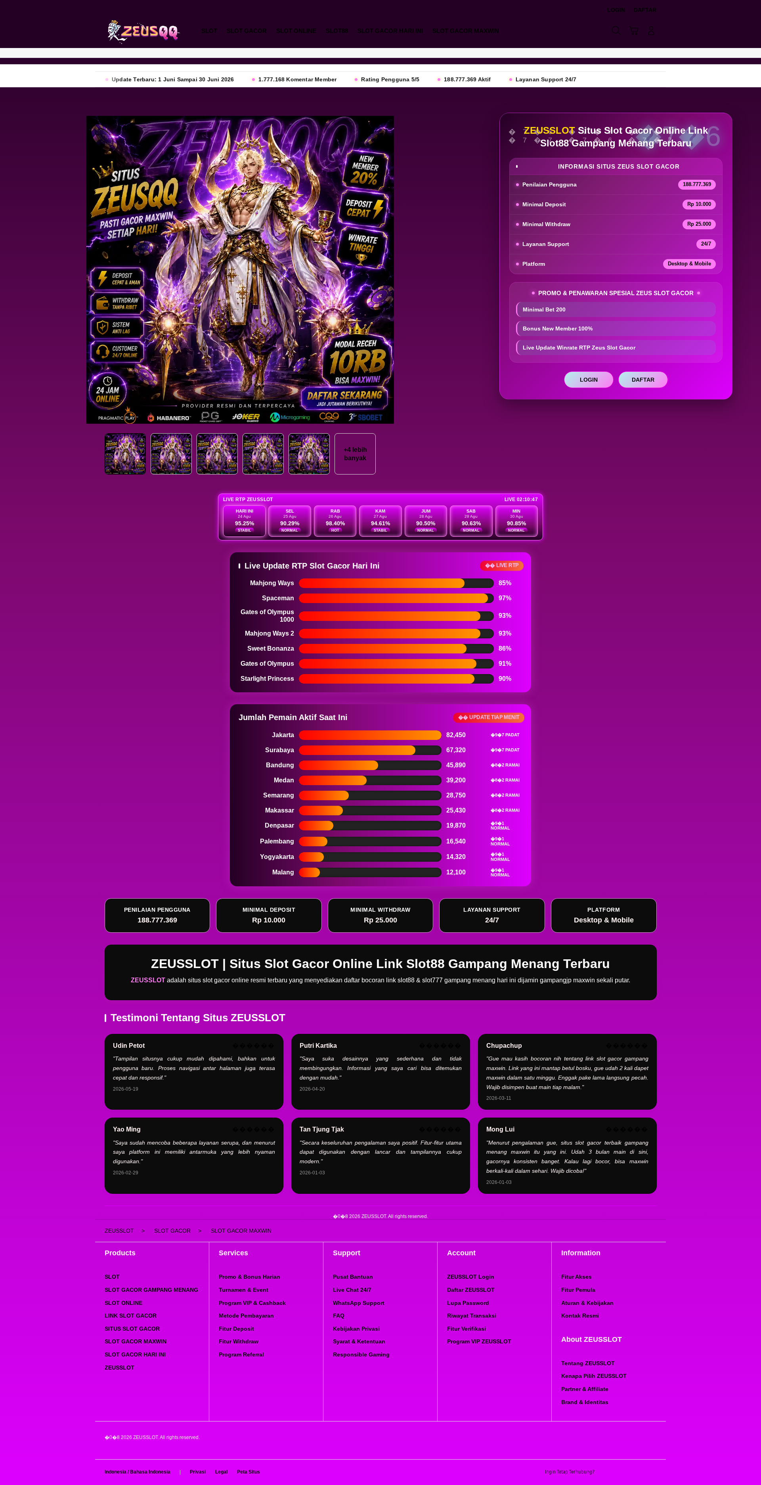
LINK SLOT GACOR (131, 1315)
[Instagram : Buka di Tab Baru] (636, 1472)
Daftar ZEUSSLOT (471, 1290)
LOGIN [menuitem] (616, 10)
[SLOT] (142, 30)
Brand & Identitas (584, 1402)
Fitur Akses (576, 1277)
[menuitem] (209, 31)
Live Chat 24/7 (352, 1290)
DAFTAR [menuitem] (645, 10)
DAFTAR (643, 380)
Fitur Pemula (578, 1290)
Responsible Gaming (361, 1354)
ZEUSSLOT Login (470, 1277)
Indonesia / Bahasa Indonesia (137, 1472)
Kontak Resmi (580, 1315)
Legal (221, 1472)
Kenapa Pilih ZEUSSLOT (594, 1376)
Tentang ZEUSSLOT (588, 1363)
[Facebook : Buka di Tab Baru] (605, 1472)
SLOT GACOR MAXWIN (135, 1341)
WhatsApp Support (358, 1303)
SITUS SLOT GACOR (132, 1329)
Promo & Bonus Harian (249, 1277)
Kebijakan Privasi (356, 1329)
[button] (633, 30)
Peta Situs (248, 1472)
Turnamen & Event (243, 1290)
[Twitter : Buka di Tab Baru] (620, 1472)
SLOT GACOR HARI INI (135, 1354)
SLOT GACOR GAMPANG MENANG (151, 1290)
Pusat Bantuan (353, 1277)
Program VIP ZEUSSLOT (479, 1341)
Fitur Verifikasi (466, 1329)
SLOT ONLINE (123, 1303)
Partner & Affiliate (584, 1389)
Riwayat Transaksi (471, 1315)
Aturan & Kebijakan (587, 1303)
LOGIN (589, 380)
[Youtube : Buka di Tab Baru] (651, 1472)
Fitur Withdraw (238, 1341)
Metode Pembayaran (246, 1315)
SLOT (112, 1277)
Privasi (198, 1472)
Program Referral (241, 1354)
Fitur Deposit (236, 1329)
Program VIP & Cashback (252, 1303)
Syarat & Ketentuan (359, 1341)
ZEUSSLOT (119, 1367)
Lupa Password (468, 1303)
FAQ (338, 1315)
